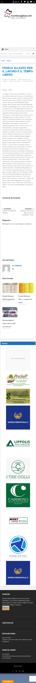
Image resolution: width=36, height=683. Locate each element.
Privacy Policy (18, 666)
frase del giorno (6, 654)
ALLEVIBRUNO (17, 266)
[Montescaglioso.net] (18, 13)
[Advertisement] (18, 32)
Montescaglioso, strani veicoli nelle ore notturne (8, 323)
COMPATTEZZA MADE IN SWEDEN (9, 211)
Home (3, 61)
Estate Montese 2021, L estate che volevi (25, 299)
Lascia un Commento (14, 81)
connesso (13, 224)
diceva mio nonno (6, 638)
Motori (9, 61)
